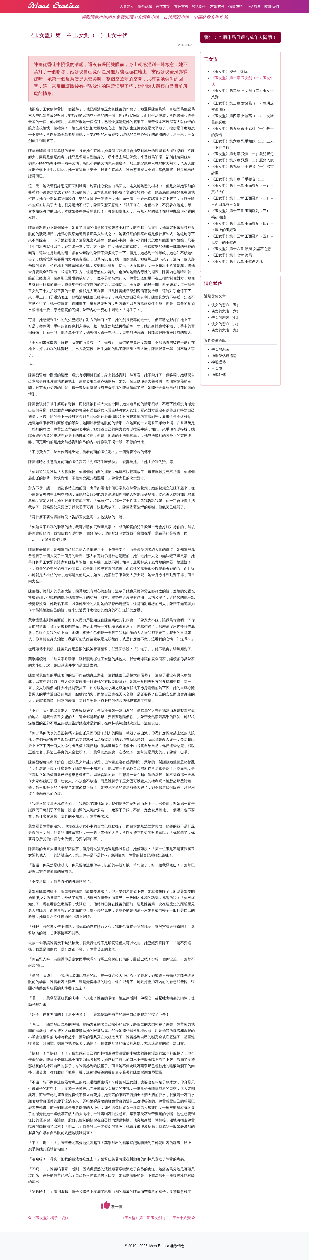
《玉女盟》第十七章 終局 (231, 255)
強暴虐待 (235, 6)
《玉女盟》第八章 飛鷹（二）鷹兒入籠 (242, 160)
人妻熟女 (127, 6)
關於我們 (271, 6)
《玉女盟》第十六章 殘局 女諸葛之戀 (241, 249)
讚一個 (116, 1207)
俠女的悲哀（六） (225, 311)
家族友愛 (163, 6)
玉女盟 (216, 368)
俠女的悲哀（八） (225, 324)
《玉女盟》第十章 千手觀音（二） (238, 179)
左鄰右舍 (217, 6)
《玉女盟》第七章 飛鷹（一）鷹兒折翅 (242, 154)
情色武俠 (145, 6)
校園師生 (199, 6)
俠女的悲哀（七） (225, 317)
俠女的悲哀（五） (225, 305)
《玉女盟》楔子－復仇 (229, 71)
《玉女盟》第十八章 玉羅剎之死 (237, 261)
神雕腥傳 (218, 362)
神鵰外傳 (218, 375)
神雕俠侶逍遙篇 (224, 356)
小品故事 (253, 6)
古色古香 (181, 6)
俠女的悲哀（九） (225, 330)
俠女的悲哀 (220, 349)
